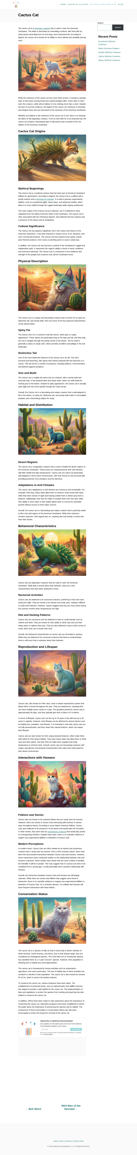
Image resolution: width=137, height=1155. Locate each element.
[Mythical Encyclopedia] (29, 4)
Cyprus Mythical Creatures (109, 56)
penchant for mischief (45, 199)
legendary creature (42, 28)
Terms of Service (65, 1141)
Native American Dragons (108, 48)
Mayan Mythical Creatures (109, 60)
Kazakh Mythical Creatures (109, 52)
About (55, 1141)
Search (100, 23)
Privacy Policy (78, 1141)
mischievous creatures (57, 832)
